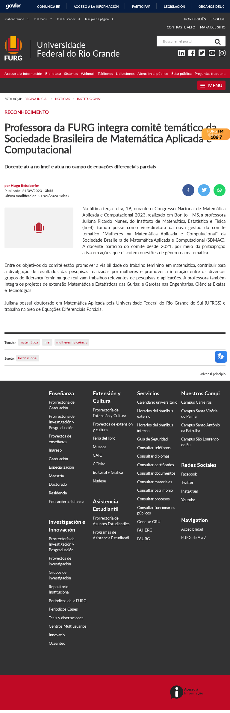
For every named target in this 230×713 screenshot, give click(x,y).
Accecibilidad (192, 529)
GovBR (13, 6)
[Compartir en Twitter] (204, 190)
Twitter (187, 482)
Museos (99, 446)
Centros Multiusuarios (68, 626)
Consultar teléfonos (154, 447)
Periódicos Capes (63, 609)
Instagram (189, 491)
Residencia (58, 493)
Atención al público (152, 73)
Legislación (174, 6)
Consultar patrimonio (155, 490)
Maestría (56, 475)
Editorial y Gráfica (108, 472)
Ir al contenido (16, 19)
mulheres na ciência (71, 342)
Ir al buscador (68, 19)
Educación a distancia (66, 501)
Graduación (58, 458)
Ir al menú (43, 19)
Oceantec (57, 643)
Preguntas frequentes (211, 73)
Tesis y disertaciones (66, 617)
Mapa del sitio (213, 27)
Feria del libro (104, 438)
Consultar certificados (155, 464)
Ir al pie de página (99, 19)
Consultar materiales (154, 481)
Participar (141, 6)
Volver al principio (212, 374)
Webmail (88, 73)
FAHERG (144, 530)
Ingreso (55, 450)
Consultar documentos (156, 473)
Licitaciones (125, 73)
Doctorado (58, 484)
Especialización (61, 467)
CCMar (99, 463)
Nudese (99, 481)
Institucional (27, 358)
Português (195, 19)
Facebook (189, 474)
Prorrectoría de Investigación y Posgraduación (62, 422)
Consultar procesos (153, 498)
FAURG (143, 538)
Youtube (188, 499)
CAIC (97, 455)
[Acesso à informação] (187, 692)
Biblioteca (53, 73)
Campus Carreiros (196, 402)
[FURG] (17, 38)
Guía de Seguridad (152, 439)
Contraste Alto (181, 27)
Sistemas (71, 73)
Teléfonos (105, 73)
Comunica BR (48, 6)
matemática (29, 342)
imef (47, 342)
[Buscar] (216, 41)
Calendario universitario (157, 402)
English (218, 19)
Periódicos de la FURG (68, 600)
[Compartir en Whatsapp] (220, 190)
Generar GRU (149, 521)
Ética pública (181, 73)
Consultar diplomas (153, 456)
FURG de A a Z (193, 537)
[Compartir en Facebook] (188, 190)
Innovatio (57, 634)
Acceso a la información (96, 6)
